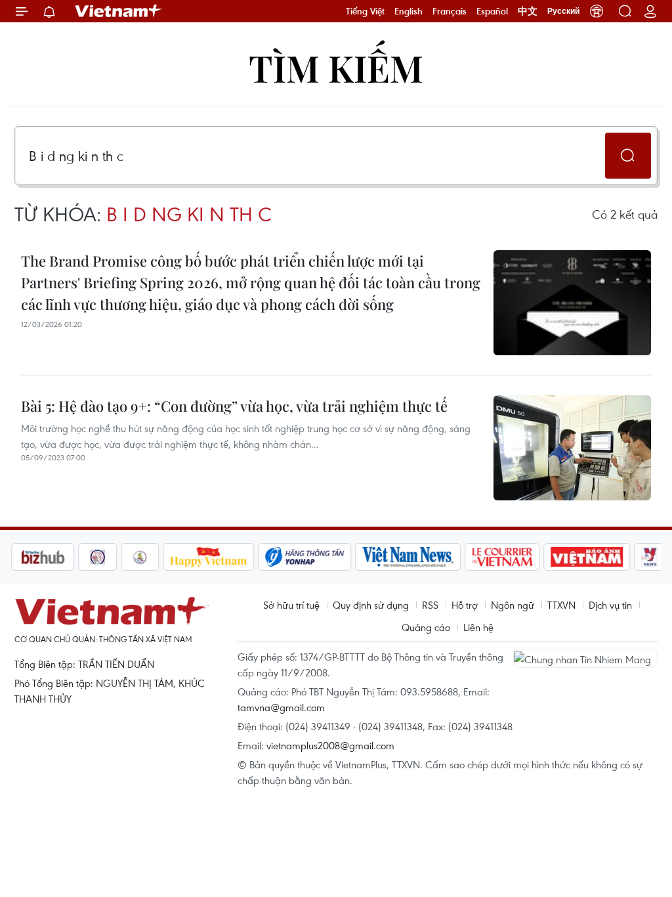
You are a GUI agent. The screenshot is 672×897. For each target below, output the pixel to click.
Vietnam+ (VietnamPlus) (119, 11)
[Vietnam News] (408, 557)
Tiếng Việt (365, 11)
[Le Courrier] (502, 557)
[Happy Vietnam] (209, 557)
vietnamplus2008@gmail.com (330, 745)
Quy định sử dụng (371, 604)
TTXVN (561, 604)
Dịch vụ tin (610, 604)
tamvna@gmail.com (281, 707)
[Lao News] (97, 557)
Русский (563, 11)
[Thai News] (140, 557)
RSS (430, 604)
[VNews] (650, 557)
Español (492, 11)
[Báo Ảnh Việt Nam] (587, 557)
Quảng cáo (426, 627)
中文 (527, 11)
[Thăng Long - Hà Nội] (596, 11)
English (408, 11)
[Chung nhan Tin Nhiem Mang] (585, 658)
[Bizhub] (42, 557)
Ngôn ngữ (512, 604)
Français (449, 11)
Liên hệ (478, 627)
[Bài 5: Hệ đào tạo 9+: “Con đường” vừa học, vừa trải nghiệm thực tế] (572, 447)
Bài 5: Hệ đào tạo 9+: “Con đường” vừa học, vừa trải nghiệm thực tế (234, 406)
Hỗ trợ (465, 604)
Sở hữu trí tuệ (291, 604)
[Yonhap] (305, 557)
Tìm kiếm (336, 67)
